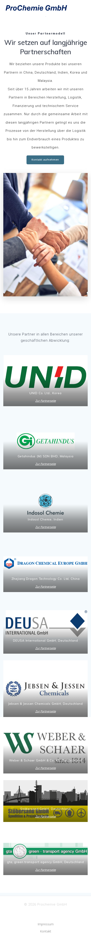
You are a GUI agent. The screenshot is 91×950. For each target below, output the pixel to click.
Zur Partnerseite (45, 400)
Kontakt (45, 931)
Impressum (46, 924)
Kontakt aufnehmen (45, 159)
